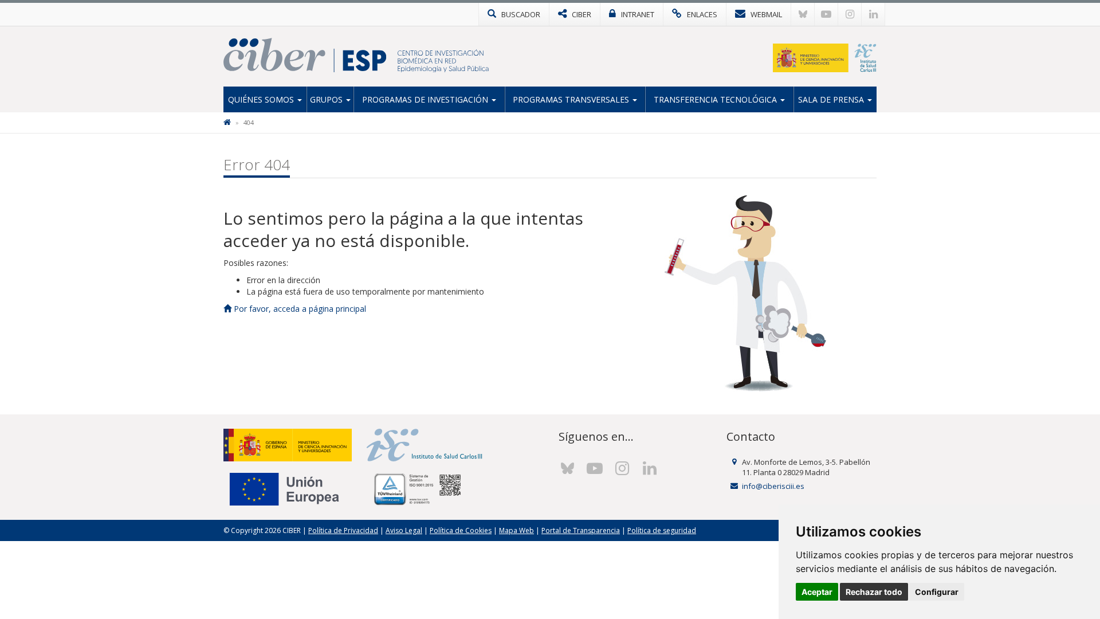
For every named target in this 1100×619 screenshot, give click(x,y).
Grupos (327, 99)
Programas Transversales (572, 99)
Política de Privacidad (343, 530)
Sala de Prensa (832, 99)
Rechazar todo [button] (874, 592)
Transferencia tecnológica (716, 99)
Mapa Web (516, 530)
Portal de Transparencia (580, 530)
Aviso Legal (404, 530)
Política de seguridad (661, 530)
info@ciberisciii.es (773, 486)
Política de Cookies (461, 530)
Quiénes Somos (262, 99)
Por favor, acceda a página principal (298, 308)
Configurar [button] (936, 592)
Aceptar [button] (817, 592)
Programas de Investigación (426, 99)
